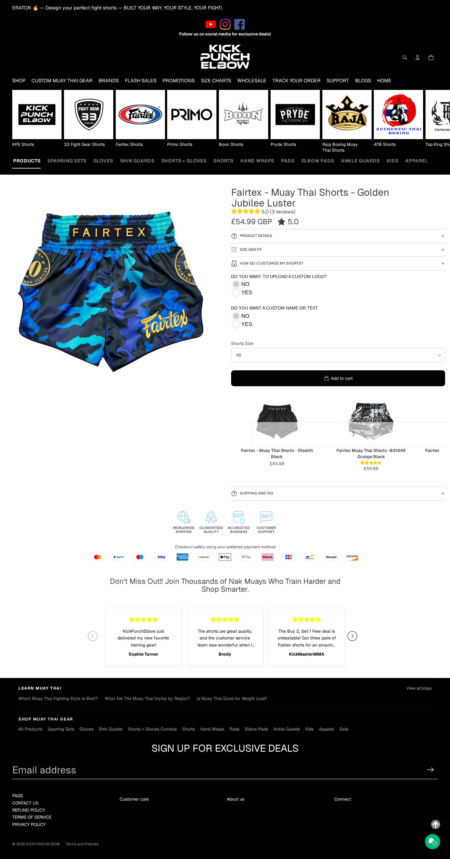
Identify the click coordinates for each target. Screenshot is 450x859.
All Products (21, 161)
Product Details (256, 235)
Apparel (416, 161)
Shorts (223, 161)
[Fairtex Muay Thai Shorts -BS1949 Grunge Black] (370, 420)
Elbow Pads (318, 161)
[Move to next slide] (354, 636)
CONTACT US (25, 803)
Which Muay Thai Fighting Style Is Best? (58, 698)
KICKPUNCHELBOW (43, 844)
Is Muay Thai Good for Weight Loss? (232, 698)
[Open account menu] (417, 57)
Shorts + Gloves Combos (152, 729)
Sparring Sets (67, 161)
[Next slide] (430, 121)
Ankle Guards (360, 161)
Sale (343, 729)
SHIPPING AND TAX (256, 493)
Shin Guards (137, 161)
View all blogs (419, 688)
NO (245, 284)
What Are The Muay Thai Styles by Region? (147, 698)
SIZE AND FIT (251, 249)
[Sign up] (430, 770)
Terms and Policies (82, 844)
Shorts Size (242, 343)
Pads (287, 161)
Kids (393, 161)
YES (246, 292)
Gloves (103, 161)
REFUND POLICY (28, 810)
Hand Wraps (257, 161)
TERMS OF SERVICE (31, 817)
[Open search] (404, 57)
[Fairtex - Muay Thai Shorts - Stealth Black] (276, 420)
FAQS (17, 795)
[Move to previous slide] (95, 636)
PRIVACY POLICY (29, 824)
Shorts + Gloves (184, 161)
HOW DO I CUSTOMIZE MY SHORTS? (271, 263)
